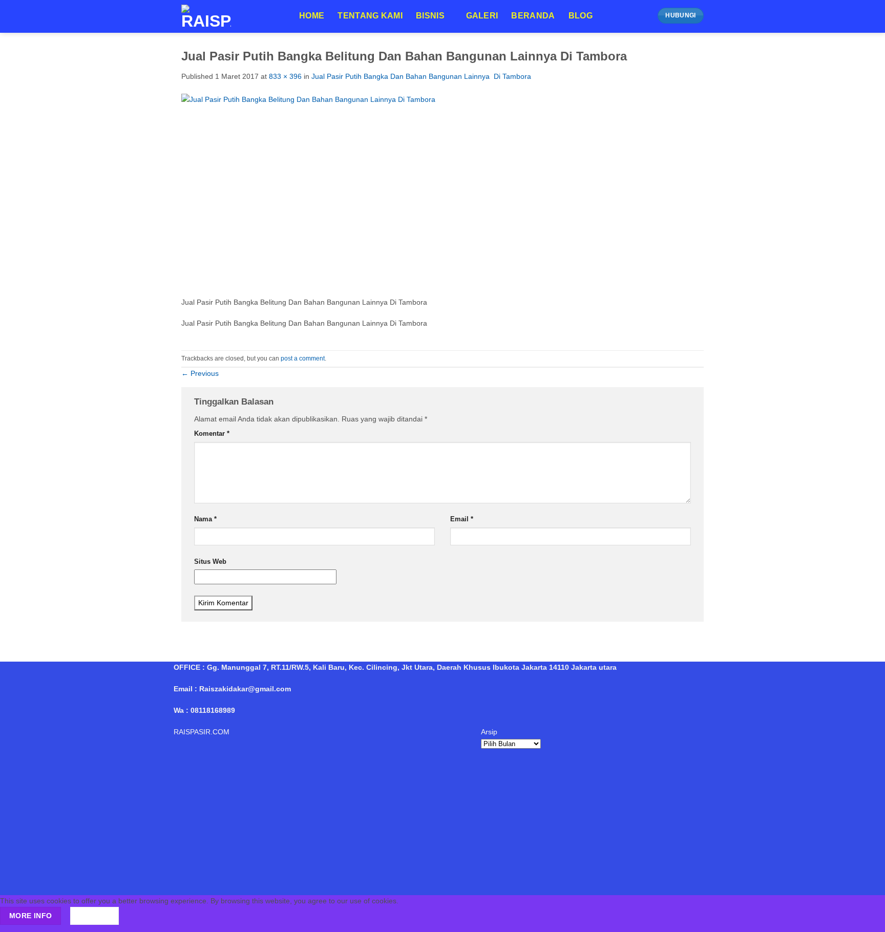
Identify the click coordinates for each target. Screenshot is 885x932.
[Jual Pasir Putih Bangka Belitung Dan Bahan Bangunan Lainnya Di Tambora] (394, 194)
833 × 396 (285, 76)
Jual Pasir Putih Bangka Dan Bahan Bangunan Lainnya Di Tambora (421, 76)
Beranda (533, 15)
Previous (200, 373)
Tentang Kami (370, 15)
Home (311, 15)
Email (461, 519)
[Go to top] (865, 918)
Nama (205, 519)
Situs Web (210, 561)
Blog (580, 15)
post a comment (303, 358)
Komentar (211, 433)
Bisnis (430, 15)
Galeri (482, 15)
